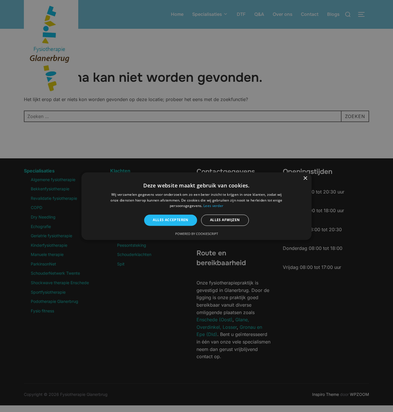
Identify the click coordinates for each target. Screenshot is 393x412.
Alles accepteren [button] (170, 220)
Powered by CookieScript (196, 233)
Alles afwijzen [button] (225, 220)
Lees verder (213, 206)
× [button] (305, 178)
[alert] (196, 206)
